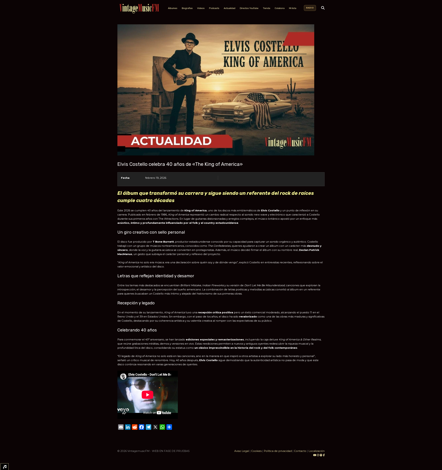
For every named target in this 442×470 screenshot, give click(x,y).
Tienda (266, 8)
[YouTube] (314, 455)
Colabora (280, 8)
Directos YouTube (249, 8)
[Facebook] (324, 455)
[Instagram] (318, 455)
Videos (201, 8)
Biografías (187, 8)
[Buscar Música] (323, 8)
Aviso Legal (241, 451)
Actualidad (229, 8)
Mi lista (292, 8)
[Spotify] (321, 455)
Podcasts (214, 8)
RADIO (310, 8)
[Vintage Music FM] (138, 8)
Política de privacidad (278, 451)
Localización (317, 451)
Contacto (300, 451)
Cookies (256, 451)
